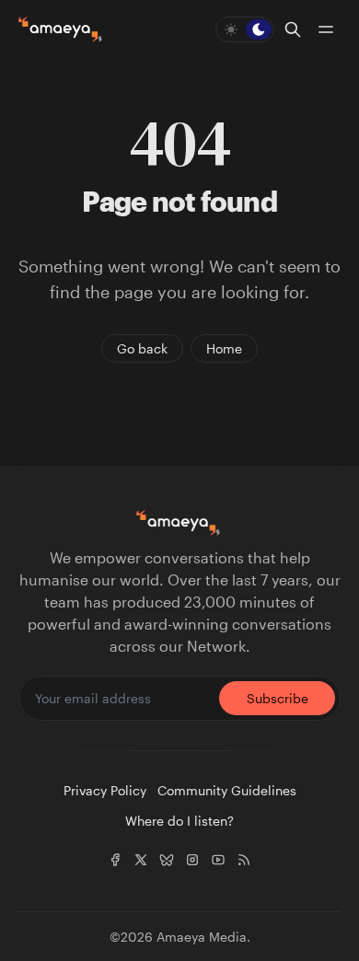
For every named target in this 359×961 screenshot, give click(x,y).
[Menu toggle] (326, 29)
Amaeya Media (201, 936)
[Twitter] (140, 859)
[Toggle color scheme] (244, 29)
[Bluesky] (166, 859)
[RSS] (244, 859)
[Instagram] (192, 859)
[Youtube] (218, 859)
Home (224, 348)
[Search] (292, 29)
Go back (142, 348)
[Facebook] (115, 859)
